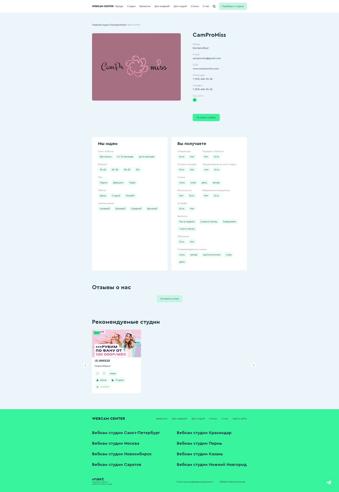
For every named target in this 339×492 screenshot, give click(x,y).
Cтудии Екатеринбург (113, 25)
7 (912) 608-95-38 (202, 79)
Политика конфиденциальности (195, 482)
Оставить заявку (206, 117)
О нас (206, 6)
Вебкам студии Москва (115, 443)
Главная (96, 25)
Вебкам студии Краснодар (204, 433)
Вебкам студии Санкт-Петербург (126, 433)
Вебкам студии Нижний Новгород (212, 464)
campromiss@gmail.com (207, 58)
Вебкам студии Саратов (116, 464)
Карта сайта (240, 418)
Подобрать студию (233, 6)
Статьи (195, 6)
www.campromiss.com (206, 68)
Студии (131, 6)
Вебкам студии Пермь (199, 443)
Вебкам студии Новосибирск (122, 454)
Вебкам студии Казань (200, 454)
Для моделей (162, 6)
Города (119, 6)
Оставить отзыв (169, 298)
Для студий (180, 6)
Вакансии (145, 6)
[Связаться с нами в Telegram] (329, 482)
